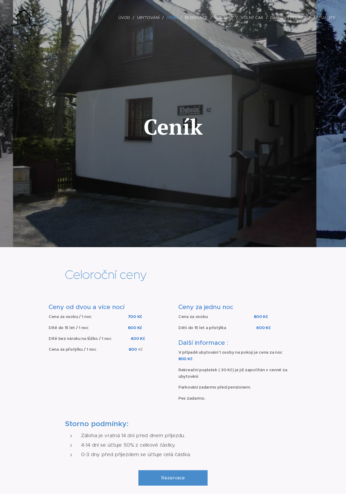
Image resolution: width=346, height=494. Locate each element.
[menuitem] (125, 17)
